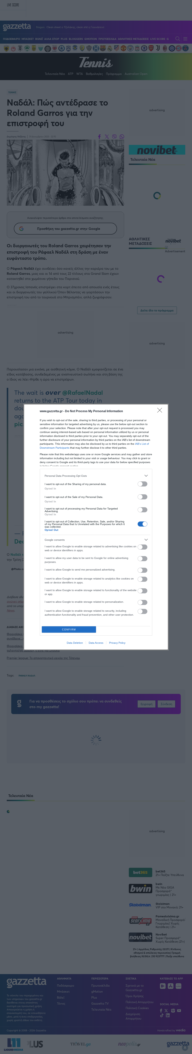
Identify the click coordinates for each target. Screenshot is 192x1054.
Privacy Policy (117, 642)
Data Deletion (75, 642)
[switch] (142, 483)
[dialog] (96, 527)
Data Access (96, 642)
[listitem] (96, 476)
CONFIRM (69, 629)
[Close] (160, 411)
